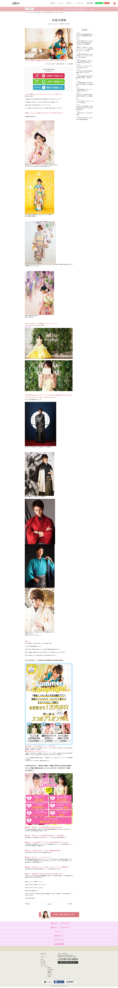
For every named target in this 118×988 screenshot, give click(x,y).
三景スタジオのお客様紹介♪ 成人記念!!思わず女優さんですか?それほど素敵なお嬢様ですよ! (84, 108)
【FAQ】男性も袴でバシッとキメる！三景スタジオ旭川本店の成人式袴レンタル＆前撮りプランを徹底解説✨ (84, 42)
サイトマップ (50, 974)
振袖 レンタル (65, 63)
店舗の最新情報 (89, 3)
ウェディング (43, 964)
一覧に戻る (49, 904)
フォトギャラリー (80, 3)
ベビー (42, 957)
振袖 (61, 63)
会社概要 (49, 971)
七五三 (42, 959)
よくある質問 (50, 969)
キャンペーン (61, 3)
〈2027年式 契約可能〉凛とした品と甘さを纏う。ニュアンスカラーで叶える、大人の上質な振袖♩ (84, 56)
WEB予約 (107, 3)
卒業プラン (54, 927)
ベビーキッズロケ (44, 966)
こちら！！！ (41, 881)
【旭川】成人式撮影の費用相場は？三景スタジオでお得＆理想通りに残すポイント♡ (84, 36)
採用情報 (49, 972)
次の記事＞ (70, 903)
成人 (48, 63)
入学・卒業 (43, 961)
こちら (42, 887)
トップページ (27, 12)
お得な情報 (39, 12)
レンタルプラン (65, 923)
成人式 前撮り (56, 63)
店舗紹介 (49, 967)
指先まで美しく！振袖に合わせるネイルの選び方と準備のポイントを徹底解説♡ (84, 96)
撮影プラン (54, 923)
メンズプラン (64, 927)
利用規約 (49, 976)
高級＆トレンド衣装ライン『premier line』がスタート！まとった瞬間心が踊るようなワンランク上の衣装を (84, 49)
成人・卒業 (33, 12)
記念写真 (71, 63)
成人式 (51, 63)
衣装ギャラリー (70, 3)
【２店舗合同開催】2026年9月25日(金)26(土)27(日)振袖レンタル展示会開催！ (84, 84)
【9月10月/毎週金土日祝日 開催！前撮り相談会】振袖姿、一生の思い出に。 (84, 78)
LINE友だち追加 (99, 3)
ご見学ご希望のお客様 (29, 898)
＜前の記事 (27, 903)
